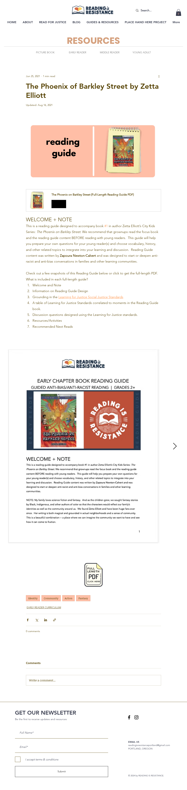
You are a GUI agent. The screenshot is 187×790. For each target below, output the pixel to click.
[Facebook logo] (129, 717)
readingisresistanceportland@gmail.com (149, 745)
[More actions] (159, 76)
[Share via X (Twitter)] (36, 620)
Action (68, 598)
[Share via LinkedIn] (45, 620)
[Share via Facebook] (27, 620)
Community (51, 598)
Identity (33, 598)
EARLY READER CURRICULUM (44, 607)
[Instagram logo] (136, 717)
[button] (178, 12)
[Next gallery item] (175, 446)
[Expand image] (83, 446)
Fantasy (83, 598)
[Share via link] (54, 620)
